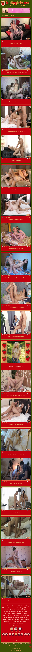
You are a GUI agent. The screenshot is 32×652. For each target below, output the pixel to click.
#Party (25, 611)
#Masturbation (19, 617)
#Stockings (24, 609)
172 (26, 634)
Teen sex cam (26, 643)
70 (10, 634)
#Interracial (11, 617)
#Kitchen (13, 611)
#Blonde (8, 606)
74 (21, 634)
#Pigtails (26, 608)
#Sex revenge (15, 619)
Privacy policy (10, 643)
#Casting (24, 613)
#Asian (13, 613)
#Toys (22, 619)
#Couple (16, 621)
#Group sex (20, 623)
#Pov (25, 617)
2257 (15, 643)
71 (13, 634)
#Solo (11, 621)
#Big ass (10, 608)
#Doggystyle (25, 615)
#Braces (6, 609)
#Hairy (21, 608)
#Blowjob (18, 613)
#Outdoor (20, 611)
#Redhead (21, 606)
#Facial (18, 615)
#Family (27, 619)
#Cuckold (12, 615)
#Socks (18, 609)
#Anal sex (7, 613)
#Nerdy (27, 606)
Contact (20, 643)
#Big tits (16, 608)
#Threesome (23, 621)
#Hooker (6, 621)
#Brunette (14, 606)
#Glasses (12, 609)
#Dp (5, 617)
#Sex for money (6, 619)
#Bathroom (7, 611)
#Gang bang (12, 623)
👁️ (16, 629)
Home (4, 643)
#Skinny (4, 608)
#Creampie (6, 615)
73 (19, 634)
